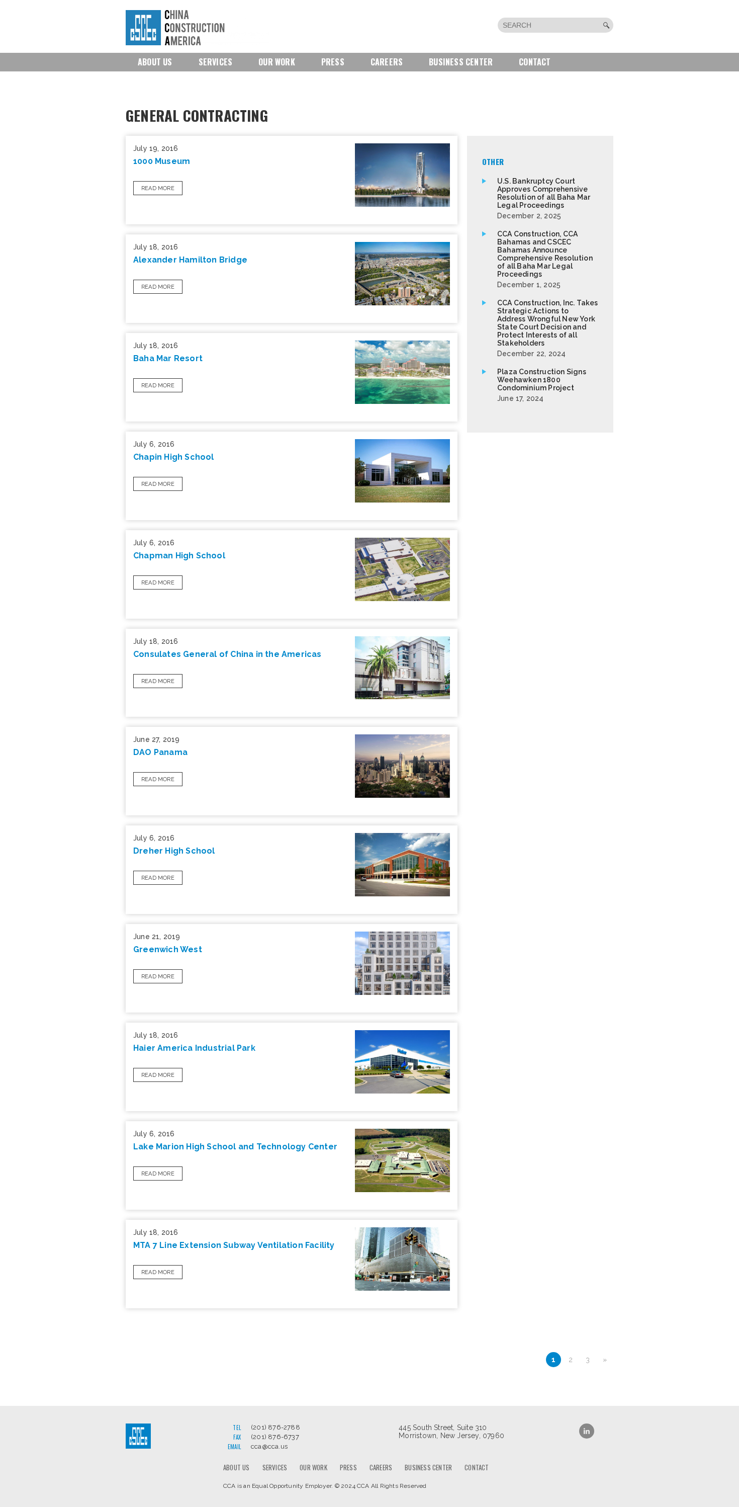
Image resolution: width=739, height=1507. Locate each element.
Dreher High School (174, 851)
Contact (534, 62)
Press (332, 62)
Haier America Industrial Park (194, 1048)
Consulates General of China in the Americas (227, 654)
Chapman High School (179, 555)
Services (216, 62)
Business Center (461, 62)
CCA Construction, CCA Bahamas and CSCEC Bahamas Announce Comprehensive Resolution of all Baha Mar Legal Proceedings (545, 259)
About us (155, 62)
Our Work (276, 62)
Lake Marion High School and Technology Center (235, 1146)
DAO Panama (160, 752)
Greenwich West (167, 949)
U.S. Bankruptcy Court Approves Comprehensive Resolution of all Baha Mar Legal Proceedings (543, 198)
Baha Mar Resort (168, 358)
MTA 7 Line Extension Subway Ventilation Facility (234, 1245)
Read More (157, 188)
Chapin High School (173, 457)
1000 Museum (161, 161)
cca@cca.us (269, 1446)
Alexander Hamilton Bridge (190, 260)
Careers (387, 62)
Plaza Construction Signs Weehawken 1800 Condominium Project (541, 385)
